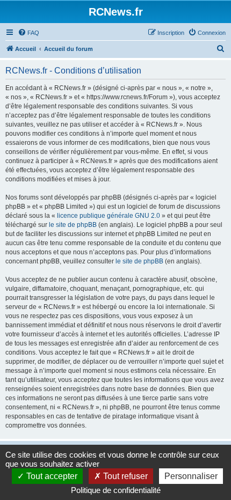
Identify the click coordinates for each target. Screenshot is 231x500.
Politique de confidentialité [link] (116, 490)
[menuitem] (28, 32)
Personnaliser (191, 476)
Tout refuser (124, 476)
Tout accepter (50, 476)
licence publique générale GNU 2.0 (108, 215)
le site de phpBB (73, 225)
